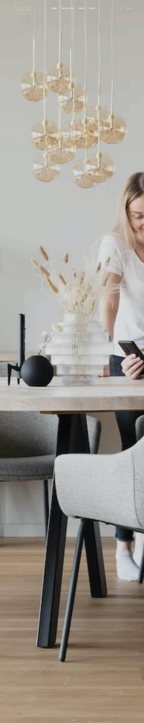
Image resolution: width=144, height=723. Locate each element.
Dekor (81, 8)
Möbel (54, 8)
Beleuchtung (68, 8)
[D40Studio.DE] (23, 8)
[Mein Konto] (121, 8)
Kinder (92, 8)
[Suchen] (116, 8)
